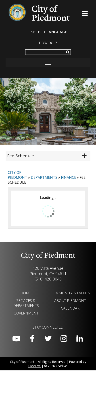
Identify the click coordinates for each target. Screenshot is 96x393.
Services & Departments (26, 303)
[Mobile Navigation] (48, 62)
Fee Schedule (20, 156)
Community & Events (70, 293)
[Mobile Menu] (85, 14)
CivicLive (34, 366)
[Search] (68, 52)
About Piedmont (70, 300)
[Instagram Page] (64, 338)
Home (26, 293)
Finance (68, 177)
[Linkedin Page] (79, 338)
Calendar (70, 308)
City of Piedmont (17, 175)
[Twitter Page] (48, 338)
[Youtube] (16, 338)
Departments (44, 177)
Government (26, 313)
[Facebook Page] (32, 338)
